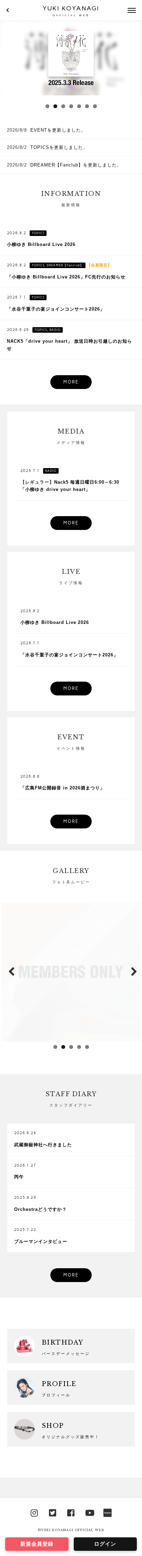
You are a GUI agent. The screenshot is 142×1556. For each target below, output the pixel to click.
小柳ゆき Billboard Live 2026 (41, 244)
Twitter (53, 1512)
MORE (71, 382)
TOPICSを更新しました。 (59, 147)
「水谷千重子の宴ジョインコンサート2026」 (56, 309)
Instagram (34, 1512)
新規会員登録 (36, 1544)
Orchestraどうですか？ (40, 1209)
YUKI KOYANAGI (71, 10)
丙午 (19, 1176)
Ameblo (107, 1512)
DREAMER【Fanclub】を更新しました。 (76, 165)
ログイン (105, 1544)
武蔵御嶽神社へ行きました (43, 1144)
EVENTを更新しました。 (58, 130)
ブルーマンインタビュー (40, 1241)
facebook (71, 1512)
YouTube (89, 1512)
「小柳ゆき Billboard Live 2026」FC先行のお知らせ (66, 276)
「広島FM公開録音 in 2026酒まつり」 (62, 787)
